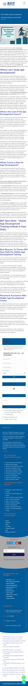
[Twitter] (14, 543)
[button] (14, 388)
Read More (5, 451)
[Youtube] (17, 543)
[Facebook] (8, 543)
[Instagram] (20, 543)
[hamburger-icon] (24, 3)
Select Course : (6, 370)
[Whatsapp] (24, 677)
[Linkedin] (11, 543)
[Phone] (24, 682)
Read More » (5, 400)
